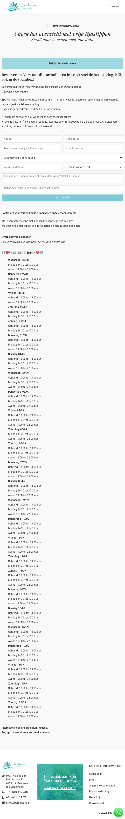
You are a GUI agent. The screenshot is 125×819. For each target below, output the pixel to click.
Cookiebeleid (96, 803)
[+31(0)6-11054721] (3, 797)
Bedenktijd (95, 797)
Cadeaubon (95, 773)
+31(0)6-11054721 (17, 797)
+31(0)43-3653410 (17, 792)
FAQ (91, 779)
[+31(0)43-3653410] (3, 791)
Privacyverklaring (99, 791)
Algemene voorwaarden (102, 785)
